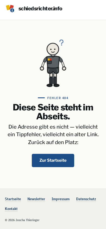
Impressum (61, 198)
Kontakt (11, 208)
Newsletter (36, 198)
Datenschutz (86, 198)
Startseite (13, 198)
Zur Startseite (53, 160)
